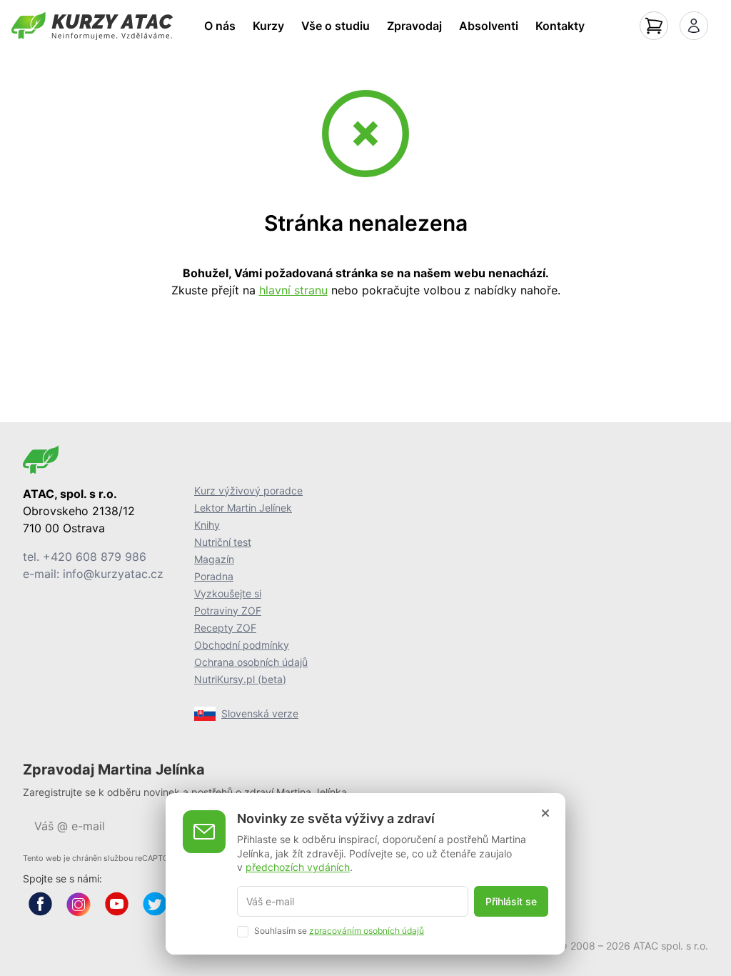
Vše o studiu (335, 26)
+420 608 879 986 (94, 556)
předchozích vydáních (298, 867)
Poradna (213, 576)
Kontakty (560, 26)
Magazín (214, 559)
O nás (220, 26)
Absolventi (488, 26)
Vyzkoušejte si (227, 593)
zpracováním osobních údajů (366, 930)
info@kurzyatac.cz (113, 574)
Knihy (207, 525)
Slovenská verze (259, 713)
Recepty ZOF (225, 628)
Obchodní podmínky (241, 645)
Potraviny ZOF (227, 610)
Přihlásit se (511, 901)
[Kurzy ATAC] (92, 25)
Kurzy (268, 26)
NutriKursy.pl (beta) (240, 679)
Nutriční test (222, 542)
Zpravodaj (414, 26)
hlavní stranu (293, 290)
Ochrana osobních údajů (251, 662)
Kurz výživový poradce (248, 490)
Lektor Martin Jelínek (243, 508)
